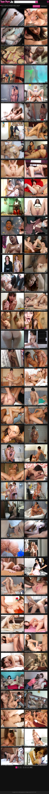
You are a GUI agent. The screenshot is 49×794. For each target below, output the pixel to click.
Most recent (44, 6)
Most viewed (36, 6)
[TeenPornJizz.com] (7, 1)
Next (31, 767)
